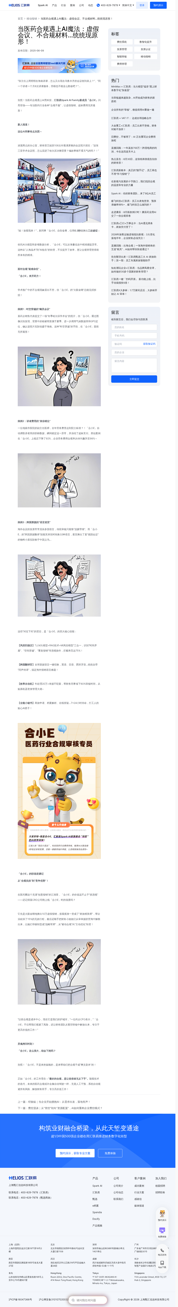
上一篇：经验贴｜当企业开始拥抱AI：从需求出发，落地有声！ (54, 1101)
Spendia (97, 1212)
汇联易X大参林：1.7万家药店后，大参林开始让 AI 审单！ (134, 292)
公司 (81, 5)
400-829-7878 (109, 5)
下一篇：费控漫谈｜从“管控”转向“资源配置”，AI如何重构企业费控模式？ (60, 1108)
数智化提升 (146, 41)
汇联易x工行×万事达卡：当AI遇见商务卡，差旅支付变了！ (132, 225)
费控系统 (122, 41)
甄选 (94, 1198)
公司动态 (118, 1192)
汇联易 (96, 1192)
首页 (20, 18)
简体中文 (127, 5)
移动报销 (32, 18)
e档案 (95, 1205)
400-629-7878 (29, 1197)
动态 (90, 5)
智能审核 (122, 56)
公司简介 (118, 1185)
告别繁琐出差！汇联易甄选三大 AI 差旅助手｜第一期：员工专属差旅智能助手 (133, 258)
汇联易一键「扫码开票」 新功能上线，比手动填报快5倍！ (133, 281)
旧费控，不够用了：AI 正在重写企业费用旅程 (133, 138)
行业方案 (139, 1192)
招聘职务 (160, 1192)
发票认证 (146, 49)
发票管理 (122, 49)
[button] (162, 1232)
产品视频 (97, 1225)
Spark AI (43, 5)
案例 (72, 5)
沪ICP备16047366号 (20, 1299)
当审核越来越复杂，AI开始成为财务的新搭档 (133, 99)
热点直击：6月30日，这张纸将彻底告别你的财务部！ (134, 161)
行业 (63, 5)
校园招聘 (160, 1185)
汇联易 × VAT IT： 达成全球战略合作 (131, 118)
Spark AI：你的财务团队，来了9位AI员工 (133, 193)
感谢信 (138, 1198)
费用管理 (122, 63)
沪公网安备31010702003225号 (56, 1299)
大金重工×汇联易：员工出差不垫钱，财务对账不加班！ (134, 127)
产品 (54, 5)
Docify (96, 1218)
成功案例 (139, 1185)
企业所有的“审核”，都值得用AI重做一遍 (132, 109)
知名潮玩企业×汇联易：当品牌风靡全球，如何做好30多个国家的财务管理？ (134, 270)
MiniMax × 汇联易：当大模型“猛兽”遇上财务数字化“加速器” (134, 88)
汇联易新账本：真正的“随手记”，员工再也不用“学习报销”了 (134, 172)
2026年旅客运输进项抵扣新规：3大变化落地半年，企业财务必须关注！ (133, 236)
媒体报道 (139, 1205)
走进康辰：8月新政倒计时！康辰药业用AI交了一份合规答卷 (133, 214)
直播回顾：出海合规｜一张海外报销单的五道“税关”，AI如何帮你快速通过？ (133, 247)
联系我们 (118, 1198)
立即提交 (134, 379)
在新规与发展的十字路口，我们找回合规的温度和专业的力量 (133, 183)
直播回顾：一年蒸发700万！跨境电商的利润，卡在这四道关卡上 (134, 150)
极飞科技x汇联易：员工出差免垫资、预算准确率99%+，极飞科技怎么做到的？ (133, 203)
